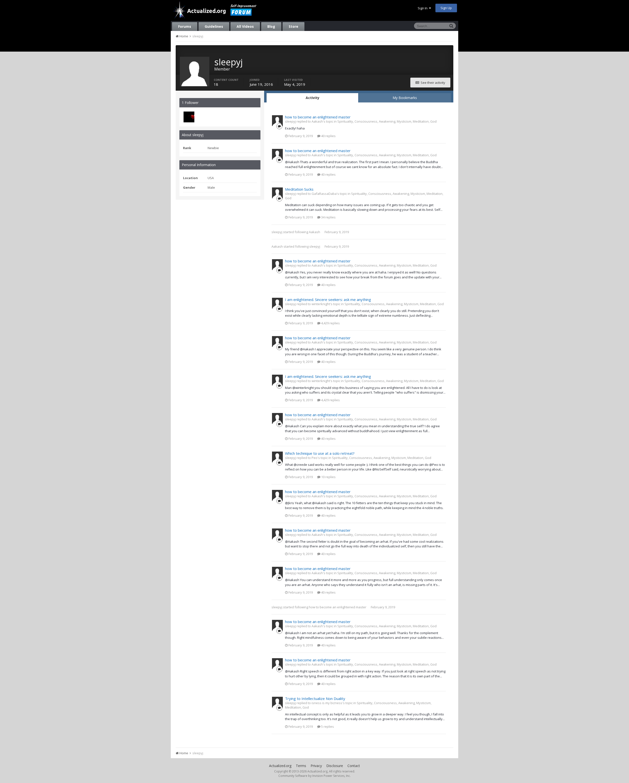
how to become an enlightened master (318, 116)
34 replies (328, 217)
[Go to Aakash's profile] (189, 117)
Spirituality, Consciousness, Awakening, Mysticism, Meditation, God (387, 121)
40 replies (328, 136)
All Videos (245, 26)
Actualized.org (280, 765)
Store (293, 26)
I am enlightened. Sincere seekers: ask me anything (328, 299)
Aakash (314, 232)
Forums (184, 26)
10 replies (328, 477)
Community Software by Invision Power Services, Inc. (314, 776)
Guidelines (214, 26)
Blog (271, 26)
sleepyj (277, 232)
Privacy (316, 765)
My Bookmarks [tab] (405, 97)
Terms (301, 765)
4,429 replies (330, 323)
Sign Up (446, 8)
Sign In (423, 8)
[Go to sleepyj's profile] (277, 120)
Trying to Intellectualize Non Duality (315, 698)
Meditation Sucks (299, 189)
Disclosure (334, 765)
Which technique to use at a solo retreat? (320, 453)
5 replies (327, 726)
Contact (353, 765)
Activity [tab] (312, 97)
